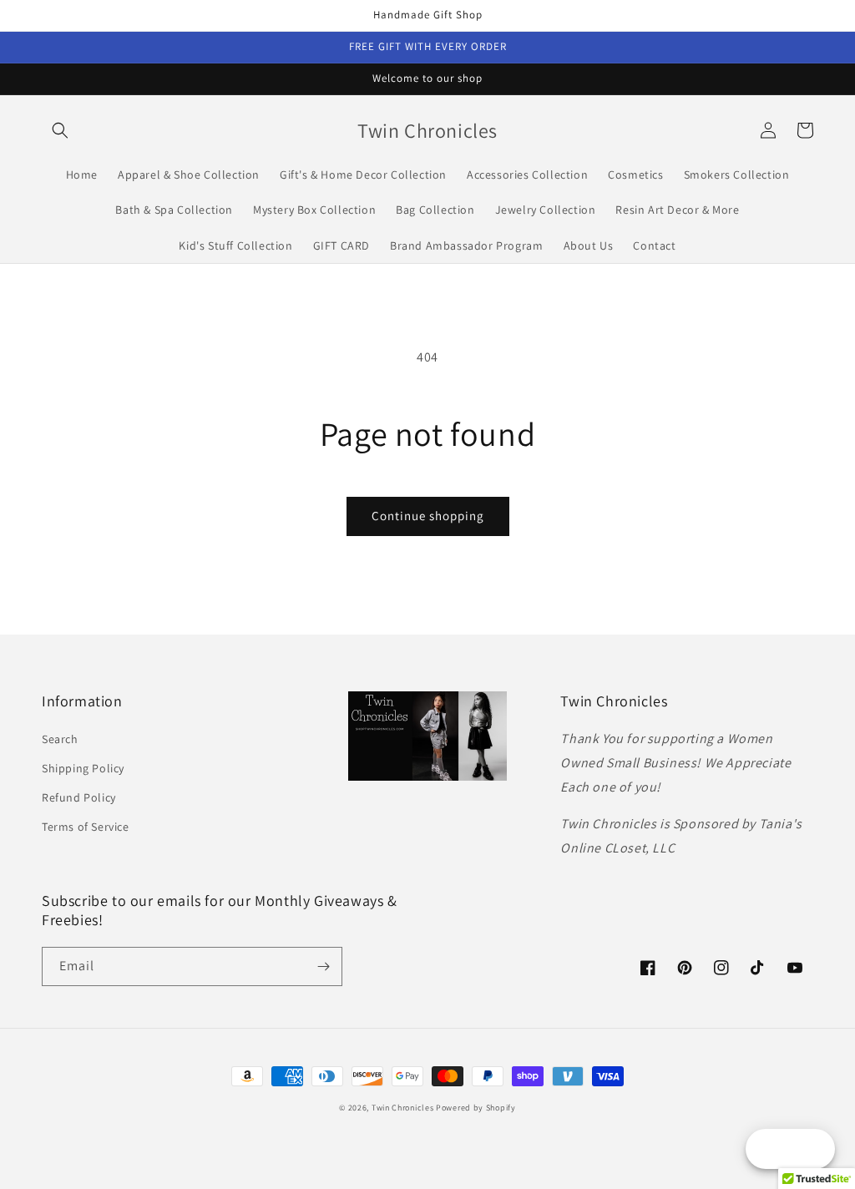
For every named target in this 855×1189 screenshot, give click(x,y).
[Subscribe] (323, 966)
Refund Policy (79, 797)
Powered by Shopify (476, 1107)
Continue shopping (428, 516)
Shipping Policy (83, 768)
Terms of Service (85, 826)
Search (60, 738)
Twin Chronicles (404, 1107)
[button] (60, 130)
